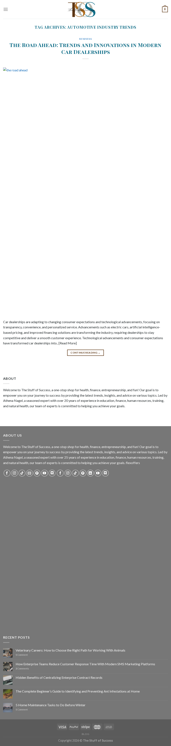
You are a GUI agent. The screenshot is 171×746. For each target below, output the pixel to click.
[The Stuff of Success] (85, 9)
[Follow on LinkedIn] (90, 473)
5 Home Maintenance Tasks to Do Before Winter (51, 705)
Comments (22, 668)
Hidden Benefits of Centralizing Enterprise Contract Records (59, 677)
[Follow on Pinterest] (37, 473)
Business (85, 38)
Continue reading (85, 352)
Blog (85, 734)
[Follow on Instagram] (14, 473)
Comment (22, 654)
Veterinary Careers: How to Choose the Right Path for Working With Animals (70, 650)
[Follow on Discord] (52, 473)
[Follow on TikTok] (22, 473)
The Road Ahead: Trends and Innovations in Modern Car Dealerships (85, 48)
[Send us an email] (29, 473)
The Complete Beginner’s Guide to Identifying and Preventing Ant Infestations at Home (78, 691)
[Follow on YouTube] (44, 473)
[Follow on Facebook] (7, 473)
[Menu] (5, 9)
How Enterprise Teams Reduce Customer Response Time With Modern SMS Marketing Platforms (85, 664)
